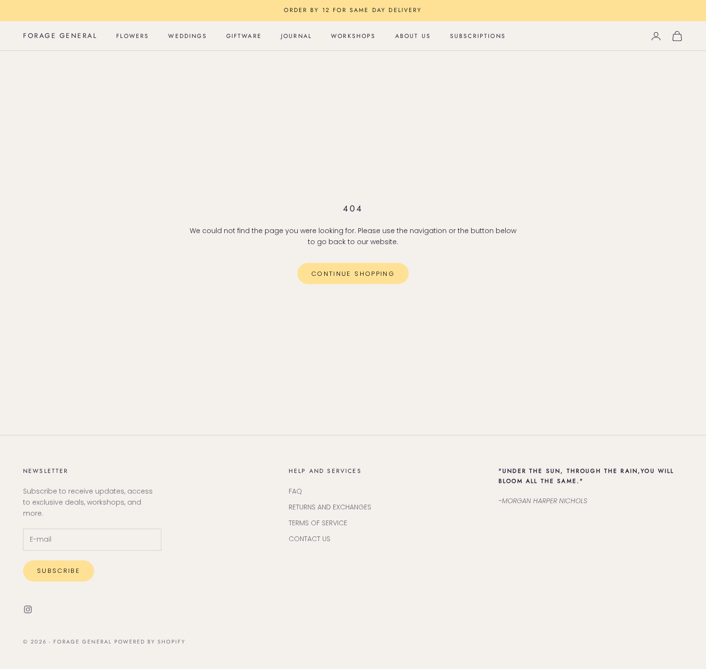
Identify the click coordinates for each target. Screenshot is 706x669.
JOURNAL (296, 36)
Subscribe (58, 570)
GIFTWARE (244, 36)
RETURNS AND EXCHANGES (330, 507)
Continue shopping (353, 273)
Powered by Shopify (150, 641)
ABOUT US (413, 36)
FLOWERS (132, 36)
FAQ (295, 491)
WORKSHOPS (353, 36)
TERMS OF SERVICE (318, 523)
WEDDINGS (187, 36)
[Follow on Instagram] (28, 609)
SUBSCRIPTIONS (478, 36)
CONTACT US (309, 539)
